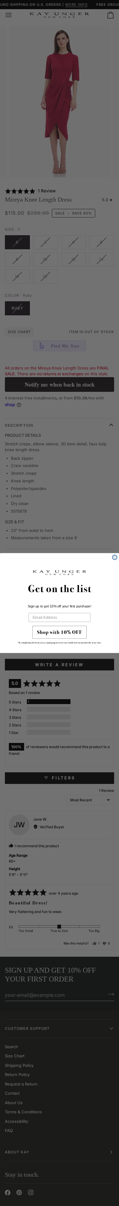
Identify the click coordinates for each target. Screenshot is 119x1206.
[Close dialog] (114, 557)
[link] (59, 636)
